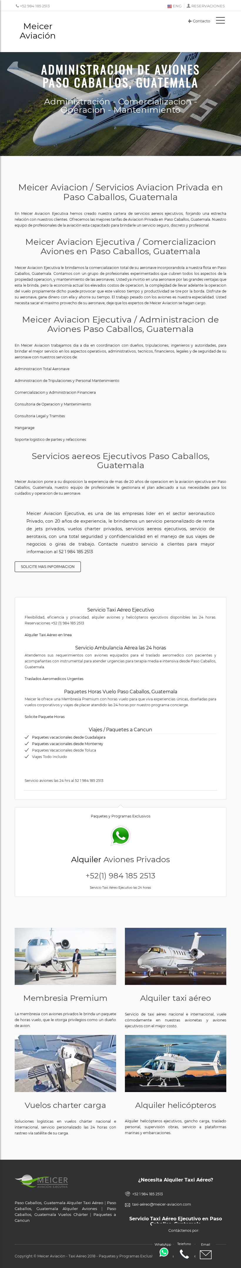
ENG (177, 6)
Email (205, 1244)
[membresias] (65, 956)
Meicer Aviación (38, 31)
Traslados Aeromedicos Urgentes (54, 679)
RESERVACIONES (208, 6)
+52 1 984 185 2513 (147, 1194)
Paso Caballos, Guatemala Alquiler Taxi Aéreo (59, 1202)
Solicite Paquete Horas (45, 716)
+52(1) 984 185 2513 (120, 876)
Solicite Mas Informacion (48, 566)
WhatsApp (163, 1244)
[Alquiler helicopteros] (175, 1063)
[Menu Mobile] (220, 21)
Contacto (201, 21)
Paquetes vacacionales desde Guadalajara (69, 737)
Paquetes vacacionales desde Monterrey (67, 744)
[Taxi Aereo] (175, 956)
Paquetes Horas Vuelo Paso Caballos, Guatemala (120, 691)
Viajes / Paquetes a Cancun (120, 729)
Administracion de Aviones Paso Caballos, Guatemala (120, 75)
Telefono (184, 1244)
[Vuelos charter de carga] (65, 1063)
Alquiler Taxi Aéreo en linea (48, 635)
